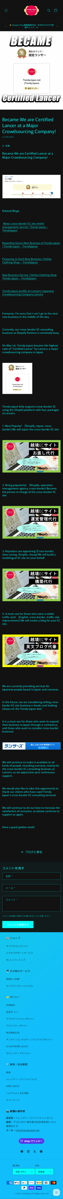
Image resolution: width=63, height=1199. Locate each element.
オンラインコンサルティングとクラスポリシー (29, 1039)
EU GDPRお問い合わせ (17, 1046)
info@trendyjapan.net (27, 1130)
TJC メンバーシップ (15, 959)
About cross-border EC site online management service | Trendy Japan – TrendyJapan (25, 226)
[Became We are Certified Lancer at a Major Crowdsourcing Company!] (31, 198)
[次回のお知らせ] (57, 26)
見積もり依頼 (13, 978)
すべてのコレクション (17, 945)
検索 (8, 1072)
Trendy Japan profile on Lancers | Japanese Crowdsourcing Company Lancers (28, 292)
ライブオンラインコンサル (19, 985)
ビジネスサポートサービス (19, 952)
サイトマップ (13, 1099)
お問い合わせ (13, 1086)
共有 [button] (7, 145)
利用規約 (10, 1005)
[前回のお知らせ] (5, 26)
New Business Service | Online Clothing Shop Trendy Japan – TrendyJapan (29, 276)
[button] (6, 10)
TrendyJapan (27, 1193)
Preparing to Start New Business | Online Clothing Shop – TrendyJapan (27, 260)
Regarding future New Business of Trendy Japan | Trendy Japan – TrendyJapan (31, 244)
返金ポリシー (13, 1011)
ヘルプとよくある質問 (17, 1093)
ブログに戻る (33, 852)
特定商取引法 (13, 1032)
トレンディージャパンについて (21, 1079)
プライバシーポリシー (17, 1025)
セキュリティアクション (18, 1053)
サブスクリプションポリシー (20, 1018)
